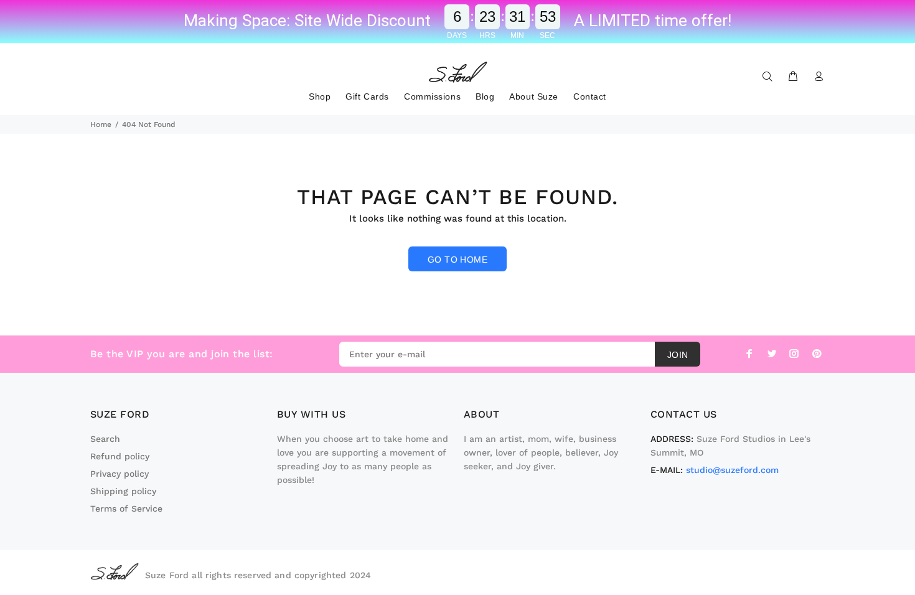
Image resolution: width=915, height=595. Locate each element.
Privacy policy (119, 474)
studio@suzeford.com (732, 470)
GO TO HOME (457, 260)
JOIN (677, 355)
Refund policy (119, 456)
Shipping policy (123, 491)
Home (100, 124)
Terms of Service (126, 508)
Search (105, 439)
